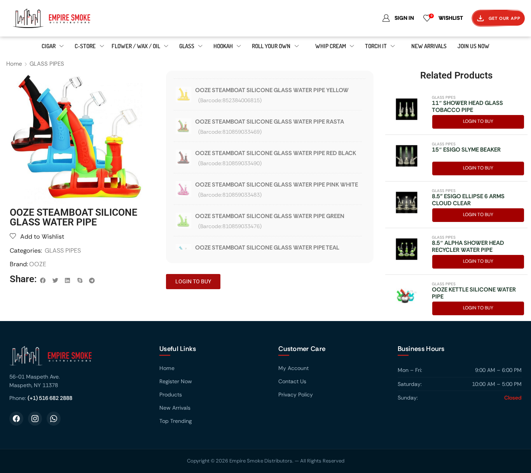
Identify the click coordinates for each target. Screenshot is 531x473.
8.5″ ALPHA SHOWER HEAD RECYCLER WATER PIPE (468, 246)
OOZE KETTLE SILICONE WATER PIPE (474, 293)
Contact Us (292, 381)
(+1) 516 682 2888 (50, 397)
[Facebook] (16, 419)
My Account (293, 368)
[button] (43, 280)
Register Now (175, 381)
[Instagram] (35, 419)
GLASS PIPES (47, 64)
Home (14, 64)
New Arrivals (174, 407)
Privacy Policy (295, 394)
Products (170, 394)
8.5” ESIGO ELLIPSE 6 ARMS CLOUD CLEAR (468, 200)
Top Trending (175, 420)
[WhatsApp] (54, 419)
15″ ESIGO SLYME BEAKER (466, 149)
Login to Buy (478, 121)
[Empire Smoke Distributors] (76, 358)
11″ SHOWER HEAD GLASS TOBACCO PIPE (467, 106)
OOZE (37, 264)
